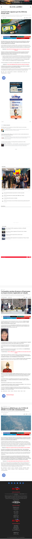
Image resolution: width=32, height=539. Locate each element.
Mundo (4, 289)
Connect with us (3, 206)
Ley (26, 71)
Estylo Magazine (16, 525)
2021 (3, 71)
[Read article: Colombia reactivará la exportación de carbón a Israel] (3, 235)
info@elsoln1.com (16, 515)
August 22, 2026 (8, 229)
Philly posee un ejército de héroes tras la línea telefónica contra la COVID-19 (18, 447)
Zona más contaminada (4, 470)
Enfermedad (24, 467)
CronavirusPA (16, 467)
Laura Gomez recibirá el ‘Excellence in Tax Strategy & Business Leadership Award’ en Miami (13, 141)
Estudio (28, 467)
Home (1, 289)
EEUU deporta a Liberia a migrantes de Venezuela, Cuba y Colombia (16, 231)
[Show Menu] (1, 7)
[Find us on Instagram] (12, 483)
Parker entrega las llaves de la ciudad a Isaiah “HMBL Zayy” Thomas (14, 195)
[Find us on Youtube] (17, 483)
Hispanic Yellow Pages (16, 528)
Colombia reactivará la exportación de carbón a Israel (14, 234)
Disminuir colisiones (10, 71)
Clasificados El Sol (16, 527)
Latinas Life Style (16, 526)
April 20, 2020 (4, 17)
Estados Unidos (5, 406)
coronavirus (9, 467)
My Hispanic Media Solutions (13, 537)
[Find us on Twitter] (14, 483)
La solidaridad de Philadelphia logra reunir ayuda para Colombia (13, 189)
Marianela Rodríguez (4, 297)
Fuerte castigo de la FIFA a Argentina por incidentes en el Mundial (16, 228)
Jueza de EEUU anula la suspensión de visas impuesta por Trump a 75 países (17, 237)
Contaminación (5, 467)
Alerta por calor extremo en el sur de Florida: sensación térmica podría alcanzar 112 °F (17, 200)
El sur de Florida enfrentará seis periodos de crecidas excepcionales (14, 192)
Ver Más (16, 149)
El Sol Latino (15, 71)
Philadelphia (9, 406)
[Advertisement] (8, 157)
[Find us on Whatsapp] (23, 483)
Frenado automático (20, 71)
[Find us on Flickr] (20, 483)
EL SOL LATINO (16, 7)
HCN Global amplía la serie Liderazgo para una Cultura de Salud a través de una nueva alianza (13, 127)
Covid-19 (13, 467)
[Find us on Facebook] (9, 483)
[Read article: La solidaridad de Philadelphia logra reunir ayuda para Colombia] (16, 178)
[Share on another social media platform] (30, 38)
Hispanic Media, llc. (22, 537)
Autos (6, 71)
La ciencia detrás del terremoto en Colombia (10, 198)
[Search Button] (30, 7)
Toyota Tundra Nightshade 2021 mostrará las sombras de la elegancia (18, 64)
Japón (24, 71)
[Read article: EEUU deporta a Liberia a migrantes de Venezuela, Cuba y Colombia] (3, 232)
